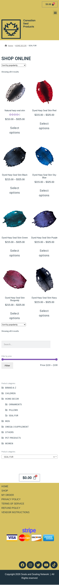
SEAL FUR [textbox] (29, 456)
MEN (7, 421)
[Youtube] (46, 564)
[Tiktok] (54, 564)
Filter (7, 365)
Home (10, 45)
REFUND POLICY (10, 508)
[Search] (54, 344)
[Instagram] (30, 564)
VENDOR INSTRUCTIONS (15, 512)
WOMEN (9, 443)
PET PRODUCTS (13, 437)
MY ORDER (7, 495)
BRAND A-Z (10, 387)
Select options (14, 130)
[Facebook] (22, 564)
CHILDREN (10, 393)
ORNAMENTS (15, 404)
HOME (4, 486)
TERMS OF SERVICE (12, 503)
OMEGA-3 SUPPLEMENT (17, 426)
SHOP (4, 490)
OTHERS (9, 432)
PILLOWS (13, 410)
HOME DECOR (20, 45)
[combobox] (29, 457)
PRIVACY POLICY (11, 499)
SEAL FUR (13, 415)
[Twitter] (38, 564)
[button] (55, 12)
